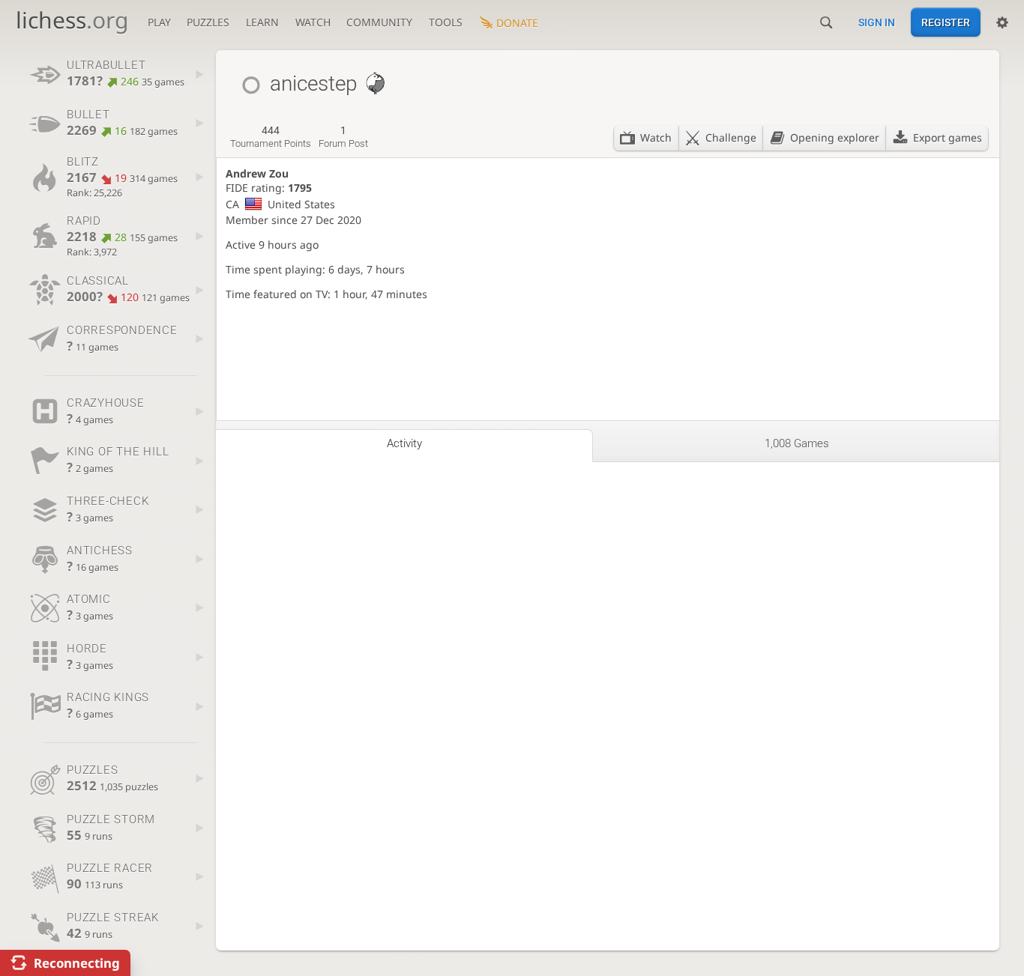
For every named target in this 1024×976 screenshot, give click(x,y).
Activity (404, 443)
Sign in (876, 22)
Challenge (730, 137)
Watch (313, 22)
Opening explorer (834, 137)
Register (945, 22)
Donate (517, 23)
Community (379, 22)
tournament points (270, 137)
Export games (947, 137)
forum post (343, 137)
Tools (446, 22)
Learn (262, 22)
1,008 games (797, 443)
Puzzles (208, 22)
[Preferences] (1002, 22)
